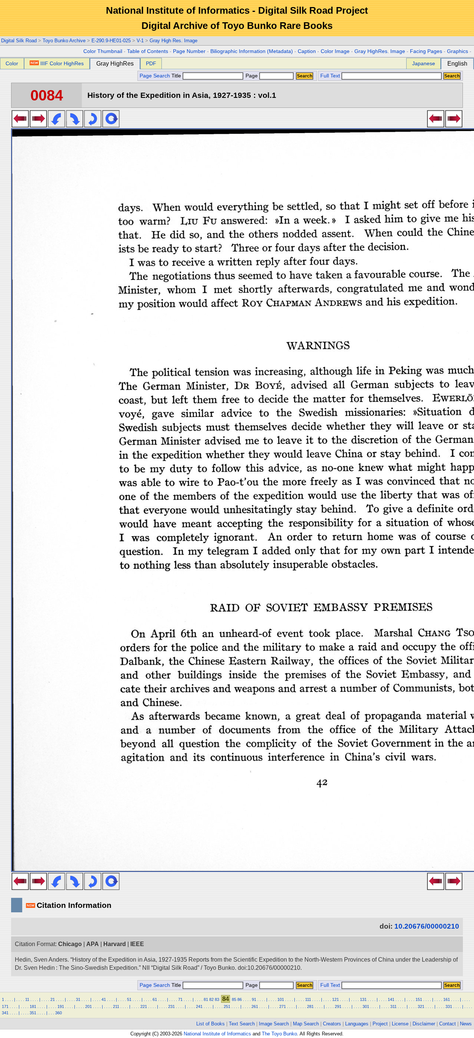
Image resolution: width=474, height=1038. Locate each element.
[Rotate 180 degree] (92, 125)
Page (251, 76)
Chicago (70, 944)
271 (282, 1006)
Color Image (335, 51)
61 (155, 999)
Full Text (330, 76)
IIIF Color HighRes (62, 63)
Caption (307, 51)
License (400, 1024)
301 (366, 1006)
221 (143, 1006)
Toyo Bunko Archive (64, 40)
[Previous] (20, 125)
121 (335, 999)
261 (254, 1006)
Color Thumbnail (102, 51)
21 (52, 999)
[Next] (38, 125)
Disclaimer (424, 1024)
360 (58, 1013)
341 (5, 1013)
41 (103, 999)
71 (180, 999)
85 (234, 999)
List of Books (210, 1024)
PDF (151, 63)
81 (206, 999)
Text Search (242, 1024)
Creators (332, 1024)
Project (380, 1024)
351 (33, 1013)
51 (129, 999)
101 (280, 999)
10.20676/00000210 (426, 926)
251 (227, 1006)
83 (217, 999)
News (466, 1024)
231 (171, 1006)
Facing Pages (426, 51)
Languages (356, 1024)
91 (254, 999)
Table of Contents (147, 51)
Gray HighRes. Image (379, 51)
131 (363, 999)
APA (92, 944)
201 (88, 1006)
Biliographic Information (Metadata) (251, 51)
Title (177, 76)
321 (421, 1006)
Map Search (306, 1024)
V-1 (140, 40)
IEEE (137, 944)
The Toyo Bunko (279, 1034)
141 (391, 999)
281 (310, 1006)
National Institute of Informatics (217, 1034)
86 (239, 999)
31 (78, 999)
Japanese (423, 63)
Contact (447, 1024)
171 (5, 1006)
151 (418, 999)
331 (448, 1006)
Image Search (274, 1024)
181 (33, 1006)
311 (393, 1006)
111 (308, 999)
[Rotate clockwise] (74, 125)
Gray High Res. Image (173, 40)
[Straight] (111, 125)
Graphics (457, 51)
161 (446, 999)
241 (199, 1006)
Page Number (189, 51)
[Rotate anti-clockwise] (56, 125)
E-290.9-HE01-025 (111, 40)
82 (211, 999)
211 (116, 1006)
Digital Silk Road (19, 40)
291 (338, 1006)
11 (27, 999)
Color (12, 63)
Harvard (114, 944)
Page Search (155, 76)
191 (60, 1006)
